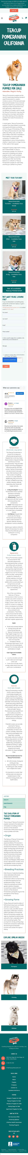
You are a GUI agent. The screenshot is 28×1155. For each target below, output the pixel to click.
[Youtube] (13, 1136)
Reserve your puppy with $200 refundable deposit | (14, 1)
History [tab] (6, 796)
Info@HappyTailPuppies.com (11, 307)
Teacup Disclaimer (12, 1149)
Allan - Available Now (14, 239)
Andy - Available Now (14, 274)
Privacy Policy (21, 1149)
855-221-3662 (9, 309)
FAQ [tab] (5, 807)
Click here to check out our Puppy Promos (14, 3)
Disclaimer (3, 1149)
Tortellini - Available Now (14, 203)
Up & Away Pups (13, 1150)
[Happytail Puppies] (14, 18)
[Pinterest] (9, 1136)
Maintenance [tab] (8, 803)
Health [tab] (6, 800)
